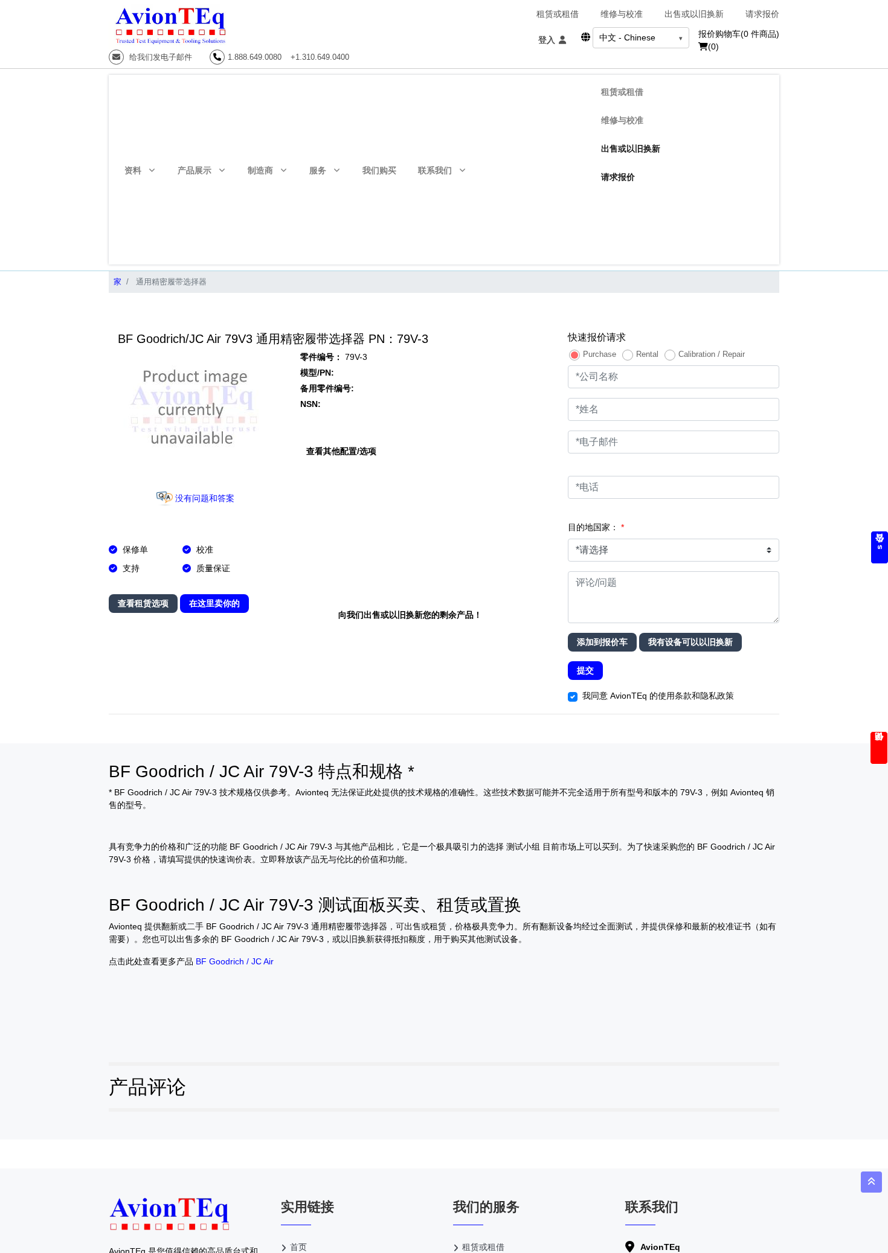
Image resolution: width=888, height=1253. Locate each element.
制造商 (260, 170)
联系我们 (435, 170)
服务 (317, 170)
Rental (647, 354)
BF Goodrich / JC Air (235, 961)
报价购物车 (738, 34)
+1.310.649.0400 (320, 57)
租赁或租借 (557, 14)
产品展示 (194, 170)
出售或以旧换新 (694, 14)
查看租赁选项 (143, 603)
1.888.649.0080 (255, 57)
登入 (548, 40)
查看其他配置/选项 (341, 451)
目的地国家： (596, 527)
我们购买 (379, 170)
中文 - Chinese (627, 37)
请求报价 (762, 14)
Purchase (599, 354)
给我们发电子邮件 (159, 57)
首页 (298, 1247)
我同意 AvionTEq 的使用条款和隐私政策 (658, 695)
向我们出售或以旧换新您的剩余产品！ (410, 615)
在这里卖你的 (214, 603)
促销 (879, 747)
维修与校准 (621, 14)
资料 (132, 170)
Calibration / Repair (711, 354)
